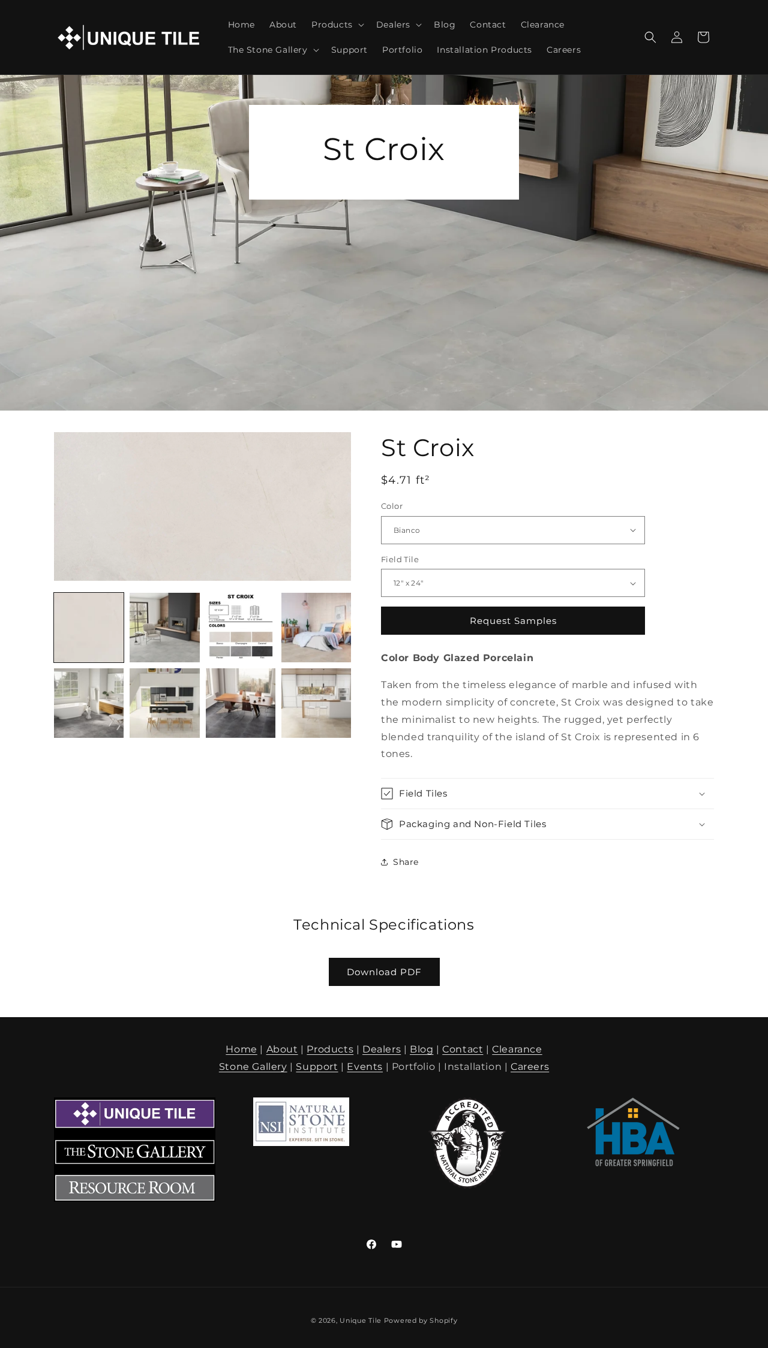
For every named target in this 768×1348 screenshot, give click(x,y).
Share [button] (406, 862)
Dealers (381, 1049)
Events (365, 1066)
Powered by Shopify (421, 1320)
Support (317, 1066)
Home (241, 1049)
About (282, 1049)
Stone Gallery (253, 1066)
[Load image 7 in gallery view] (240, 703)
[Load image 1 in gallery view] (89, 627)
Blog (421, 1049)
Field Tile (400, 559)
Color (392, 506)
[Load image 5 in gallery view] (89, 703)
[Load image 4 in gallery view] (316, 627)
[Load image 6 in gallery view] (164, 703)
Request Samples (513, 620)
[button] (336, 24)
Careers (530, 1066)
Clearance (517, 1049)
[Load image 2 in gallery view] (164, 627)
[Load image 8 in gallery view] (316, 703)
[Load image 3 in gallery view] (240, 627)
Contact (462, 1049)
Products (330, 1049)
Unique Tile (361, 1320)
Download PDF (384, 972)
